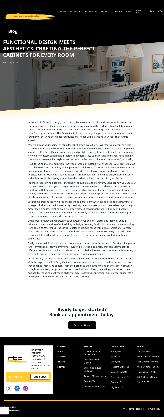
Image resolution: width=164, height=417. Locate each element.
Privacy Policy (153, 408)
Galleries (61, 356)
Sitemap (61, 366)
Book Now (40, 377)
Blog (128, 11)
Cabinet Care (138, 11)
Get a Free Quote (82, 325)
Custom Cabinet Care (94, 386)
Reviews (119, 11)
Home (63, 11)
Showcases (106, 11)
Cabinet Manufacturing (95, 376)
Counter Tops (90, 381)
